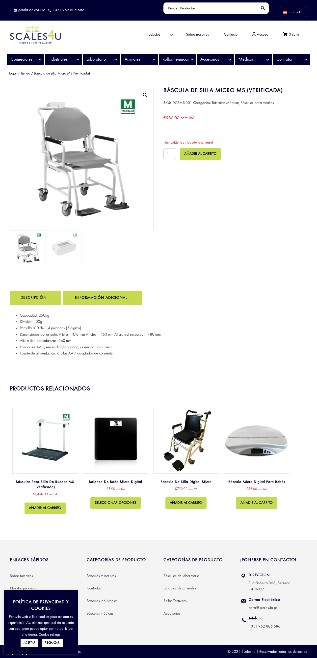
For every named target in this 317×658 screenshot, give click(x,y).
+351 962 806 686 (264, 627)
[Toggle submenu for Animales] (154, 60)
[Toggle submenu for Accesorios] (230, 60)
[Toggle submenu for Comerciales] (40, 60)
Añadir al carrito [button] (45, 508)
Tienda (25, 74)
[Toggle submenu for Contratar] (305, 60)
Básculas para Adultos (257, 103)
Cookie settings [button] (49, 635)
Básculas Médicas (225, 103)
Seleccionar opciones (115, 503)
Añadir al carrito (200, 154)
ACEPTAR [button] (29, 642)
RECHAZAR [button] (52, 642)
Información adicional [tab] (101, 298)
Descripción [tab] (34, 298)
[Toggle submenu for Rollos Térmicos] (191, 60)
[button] (145, 95)
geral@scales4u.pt (263, 608)
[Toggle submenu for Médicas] (267, 60)
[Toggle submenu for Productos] (171, 35)
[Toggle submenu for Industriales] (78, 60)
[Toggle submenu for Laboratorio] (116, 60)
